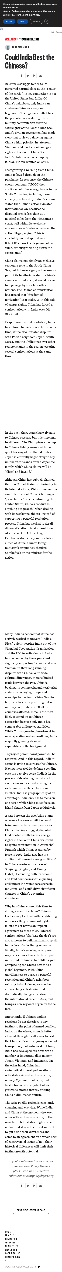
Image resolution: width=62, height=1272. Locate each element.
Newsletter (11, 1246)
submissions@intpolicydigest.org (31, 1175)
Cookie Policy (12, 1253)
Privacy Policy (12, 1257)
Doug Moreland (20, 47)
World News (11, 39)
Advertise (10, 1243)
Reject (22, 21)
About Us (9, 1235)
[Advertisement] (31, 394)
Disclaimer (11, 1250)
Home (8, 1232)
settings (35, 14)
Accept (9, 21)
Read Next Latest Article (31, 1210)
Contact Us (11, 1239)
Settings (36, 21)
